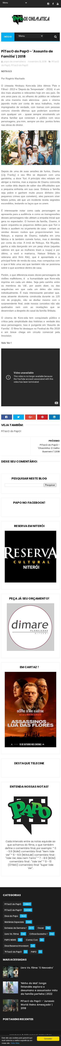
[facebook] (53, 4)
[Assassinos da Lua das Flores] (30, 746)
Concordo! (48, 1038)
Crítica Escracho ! (38, 933)
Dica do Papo (11, 916)
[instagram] (48, 4)
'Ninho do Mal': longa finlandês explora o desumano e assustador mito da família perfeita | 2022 (39, 988)
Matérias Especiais (14, 922)
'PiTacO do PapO (13, 951)
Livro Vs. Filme (12, 933)
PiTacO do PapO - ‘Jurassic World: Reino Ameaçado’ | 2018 (37, 1004)
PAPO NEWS (10, 939)
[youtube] (58, 4)
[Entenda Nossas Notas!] (30, 838)
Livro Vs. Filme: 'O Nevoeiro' (37, 967)
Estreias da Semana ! (16, 928)
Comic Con (32, 939)
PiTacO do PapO (13, 904)
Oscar (41, 928)
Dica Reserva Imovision (17, 945)
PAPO (33, 951)
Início (8, 36)
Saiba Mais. (15, 1043)
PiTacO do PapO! (19, 65)
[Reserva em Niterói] (30, 581)
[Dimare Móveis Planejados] (30, 650)
